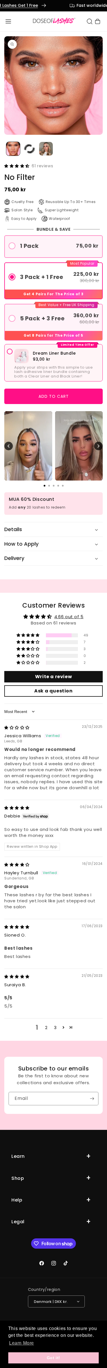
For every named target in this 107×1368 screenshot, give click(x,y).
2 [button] (46, 1027)
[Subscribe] (92, 1098)
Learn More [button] (21, 1343)
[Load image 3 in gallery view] (46, 149)
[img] (17, 727)
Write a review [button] (53, 676)
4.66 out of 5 (69, 617)
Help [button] (16, 1200)
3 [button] (55, 1027)
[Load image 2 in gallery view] (30, 149)
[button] (8, 21)
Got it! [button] (53, 1357)
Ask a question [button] (53, 691)
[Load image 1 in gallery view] (13, 149)
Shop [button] (17, 1178)
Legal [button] (18, 1221)
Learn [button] (18, 1156)
